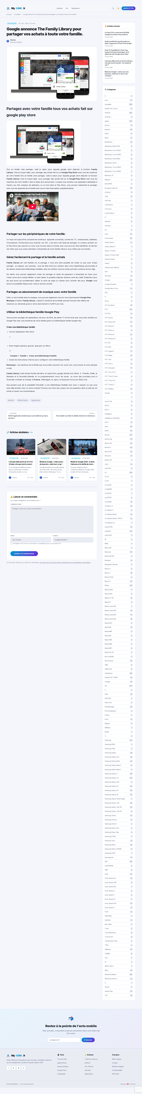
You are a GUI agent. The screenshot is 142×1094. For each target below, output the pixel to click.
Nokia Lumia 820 (110, 615)
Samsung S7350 (110, 836)
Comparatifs (61, 1074)
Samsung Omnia (110, 815)
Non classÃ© (109, 656)
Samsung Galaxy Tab (112, 803)
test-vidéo (108, 924)
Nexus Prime (109, 577)
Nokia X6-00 (109, 652)
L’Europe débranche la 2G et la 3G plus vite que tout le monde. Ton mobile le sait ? (21, 464)
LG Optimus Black (111, 514)
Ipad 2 (107, 430)
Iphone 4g (108, 439)
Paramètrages (109, 707)
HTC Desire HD (110, 322)
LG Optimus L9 (110, 523)
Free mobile (109, 238)
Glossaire (108, 276)
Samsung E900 (110, 744)
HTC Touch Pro (110, 380)
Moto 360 (108, 548)
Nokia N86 (108, 631)
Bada (106, 138)
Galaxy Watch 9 (110, 246)
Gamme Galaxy (110, 259)
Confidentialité (117, 1070)
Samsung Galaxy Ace (112, 757)
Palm (106, 694)
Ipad (106, 426)
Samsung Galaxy (110, 753)
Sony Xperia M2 (110, 886)
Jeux (106, 464)
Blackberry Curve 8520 (113, 150)
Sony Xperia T (110, 895)
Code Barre (109, 205)
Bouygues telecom (111, 188)
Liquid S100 (109, 527)
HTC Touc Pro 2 (110, 372)
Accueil (9, 14)
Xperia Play (109, 991)
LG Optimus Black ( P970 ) (114, 518)
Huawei (107, 393)
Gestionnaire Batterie (112, 267)
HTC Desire (109, 318)
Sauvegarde (109, 857)
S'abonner (88, 1040)
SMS (106, 870)
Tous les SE (109, 937)
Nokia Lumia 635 (110, 606)
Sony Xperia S (110, 891)
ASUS (107, 133)
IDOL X (107, 410)
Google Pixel (61, 1070)
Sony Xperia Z (110, 907)
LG (106, 472)
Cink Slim (108, 200)
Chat (106, 196)
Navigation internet (111, 564)
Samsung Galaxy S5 (111, 794)
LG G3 (107, 476)
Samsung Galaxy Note (112, 761)
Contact (114, 1063)
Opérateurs (75, 8)
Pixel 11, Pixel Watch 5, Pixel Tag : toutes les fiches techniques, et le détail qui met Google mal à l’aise (117, 52)
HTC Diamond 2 (110, 338)
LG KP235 (108, 493)
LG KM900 (108, 489)
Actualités (17, 14)
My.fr (18, 8)
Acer (106, 100)
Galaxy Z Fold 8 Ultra (112, 255)
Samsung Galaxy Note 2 (113, 765)
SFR (106, 861)
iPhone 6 (108, 456)
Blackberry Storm (111, 163)
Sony (106, 874)
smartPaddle (109, 866)
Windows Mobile (110, 974)
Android (59, 8)
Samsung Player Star (112, 832)
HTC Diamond (109, 334)
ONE (106, 665)
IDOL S (107, 405)
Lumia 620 (108, 535)
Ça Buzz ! (108, 192)
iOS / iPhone (89, 1066)
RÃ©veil (107, 728)
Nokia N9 (108, 636)
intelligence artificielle (112, 418)
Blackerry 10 (109, 175)
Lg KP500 (108, 497)
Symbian (108, 920)
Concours (108, 209)
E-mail (56, 535)
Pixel (106, 719)
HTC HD (107, 343)
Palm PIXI (108, 698)
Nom (12, 535)
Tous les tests (62, 1059)
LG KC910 (108, 485)
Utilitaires (108, 949)
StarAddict (108, 916)
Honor (107, 301)
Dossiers (108, 226)
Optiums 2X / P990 (111, 677)
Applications (89, 1074)
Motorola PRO (109, 556)
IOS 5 (106, 422)
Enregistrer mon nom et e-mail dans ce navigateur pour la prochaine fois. (37, 543)
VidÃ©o (107, 953)
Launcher (108, 468)
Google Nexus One (111, 288)
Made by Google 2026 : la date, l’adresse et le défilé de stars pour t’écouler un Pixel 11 (83, 464)
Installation (108, 414)
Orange (107, 682)
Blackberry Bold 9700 (112, 146)
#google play (35, 400)
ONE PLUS (108, 669)
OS (106, 686)
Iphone (107, 435)
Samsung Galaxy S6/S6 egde (115, 799)
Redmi (107, 732)
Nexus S (108, 581)
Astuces (107, 129)
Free (106, 234)
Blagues (107, 179)
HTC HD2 (108, 347)
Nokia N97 (108, 648)
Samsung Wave (110, 845)
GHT (106, 272)
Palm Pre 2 (108, 702)
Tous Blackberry (110, 932)
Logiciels (108, 531)
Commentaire (16, 504)
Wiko (106, 970)
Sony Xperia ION (110, 882)
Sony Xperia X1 (110, 899)
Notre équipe (116, 1059)
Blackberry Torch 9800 (113, 167)
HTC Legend (109, 351)
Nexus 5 (107, 569)
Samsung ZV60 (110, 853)
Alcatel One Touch (111, 108)
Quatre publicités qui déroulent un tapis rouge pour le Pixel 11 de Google (118, 42)
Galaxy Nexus (109, 242)
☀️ (118, 8)
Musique (108, 560)
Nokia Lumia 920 (110, 619)
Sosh (106, 912)
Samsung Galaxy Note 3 (113, 769)
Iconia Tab (108, 401)
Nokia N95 (108, 640)
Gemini (107, 263)
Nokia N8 (108, 627)
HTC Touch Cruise (111, 376)
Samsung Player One (112, 828)
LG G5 (107, 481)
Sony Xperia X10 (110, 903)
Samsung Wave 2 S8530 (113, 849)
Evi (106, 230)
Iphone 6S (108, 460)
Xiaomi (107, 987)
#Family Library (23, 400)
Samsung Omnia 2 (111, 820)
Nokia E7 (108, 602)
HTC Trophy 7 (110, 384)
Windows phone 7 (111, 978)
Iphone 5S (108, 451)
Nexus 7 (108, 573)
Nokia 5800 (109, 590)
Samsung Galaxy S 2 (112, 778)
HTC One (108, 359)
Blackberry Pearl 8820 (112, 159)
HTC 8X (107, 313)
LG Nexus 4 (109, 506)
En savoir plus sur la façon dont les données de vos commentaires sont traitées (65, 562)
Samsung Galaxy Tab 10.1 (113, 807)
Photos (107, 715)
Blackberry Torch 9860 (113, 171)
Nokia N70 (108, 623)
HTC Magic (108, 355)
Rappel (107, 723)
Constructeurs (109, 213)
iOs (67, 8)
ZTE (106, 995)
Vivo (106, 958)
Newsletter (128, 8)
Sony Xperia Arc (110, 878)
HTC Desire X (109, 330)
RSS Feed (115, 1074)
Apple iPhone (62, 1063)
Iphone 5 (108, 447)
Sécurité (87, 1070)
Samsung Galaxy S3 (111, 786)
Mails (106, 543)
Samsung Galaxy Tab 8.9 (113, 811)
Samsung (108, 740)
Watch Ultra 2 (109, 966)
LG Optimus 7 (109, 510)
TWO (106, 945)
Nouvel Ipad (109, 661)
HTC (106, 309)
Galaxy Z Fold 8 (110, 251)
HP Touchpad (109, 305)
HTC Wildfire (109, 389)
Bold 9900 (108, 184)
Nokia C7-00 (109, 598)
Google (107, 280)
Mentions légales (118, 1066)
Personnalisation (110, 711)
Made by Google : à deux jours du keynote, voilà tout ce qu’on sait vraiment (52, 464)
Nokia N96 (108, 644)
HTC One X (109, 364)
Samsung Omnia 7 (111, 824)
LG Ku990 (108, 502)
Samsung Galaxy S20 (112, 782)
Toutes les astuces (91, 1059)
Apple (107, 121)
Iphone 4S (108, 443)
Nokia (107, 585)
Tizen (107, 928)
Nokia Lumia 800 (110, 610)
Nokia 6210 (108, 594)
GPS (106, 292)
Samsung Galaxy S (111, 774)
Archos (107, 125)
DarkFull (107, 221)
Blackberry (108, 142)
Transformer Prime (111, 941)
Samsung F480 (110, 748)
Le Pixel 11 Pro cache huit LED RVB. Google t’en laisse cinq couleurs (117, 33)
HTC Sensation (110, 368)
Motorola (108, 552)
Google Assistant (110, 284)
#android (11, 400)
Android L (108, 117)
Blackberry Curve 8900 (113, 154)
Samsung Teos (110, 840)
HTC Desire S (109, 326)
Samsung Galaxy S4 (111, 790)
